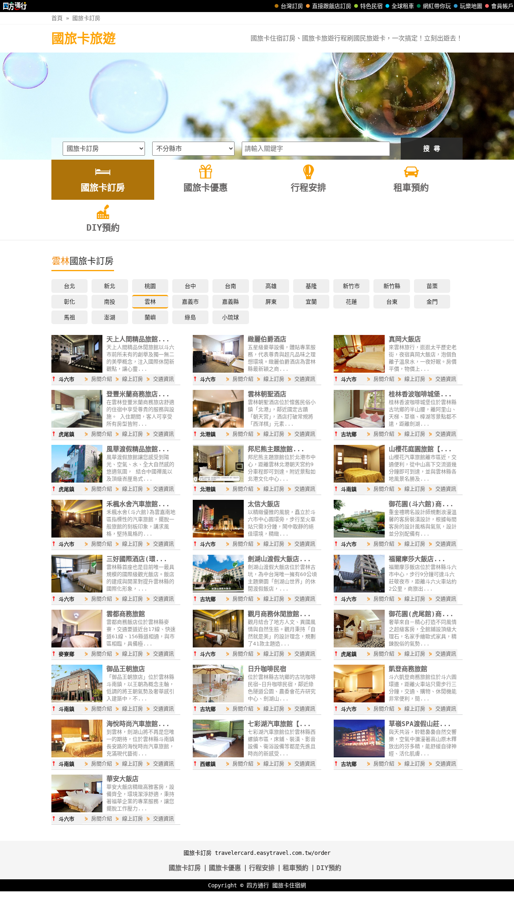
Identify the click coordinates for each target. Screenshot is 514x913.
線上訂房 (132, 379)
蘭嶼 (150, 317)
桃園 (150, 286)
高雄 (271, 286)
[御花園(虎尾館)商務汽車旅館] (359, 645)
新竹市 (351, 286)
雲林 (150, 301)
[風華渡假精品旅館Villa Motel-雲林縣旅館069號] (76, 480)
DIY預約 (328, 868)
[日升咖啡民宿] (218, 700)
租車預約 (295, 868)
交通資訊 (163, 379)
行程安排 (262, 868)
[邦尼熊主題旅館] (218, 480)
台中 (190, 286)
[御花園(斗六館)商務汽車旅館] (359, 535)
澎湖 (109, 317)
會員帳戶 (502, 6)
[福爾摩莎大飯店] (359, 590)
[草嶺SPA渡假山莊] (359, 755)
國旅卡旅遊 (83, 38)
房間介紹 (101, 379)
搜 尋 (431, 148)
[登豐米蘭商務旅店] (76, 425)
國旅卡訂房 (86, 18)
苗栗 (432, 286)
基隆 (311, 286)
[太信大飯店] (218, 535)
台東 (392, 301)
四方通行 (258, 885)
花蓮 (351, 301)
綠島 (190, 317)
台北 (69, 286)
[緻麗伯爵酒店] (218, 370)
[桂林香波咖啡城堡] (359, 425)
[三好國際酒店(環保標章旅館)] (76, 590)
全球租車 (403, 6)
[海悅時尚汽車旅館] (76, 755)
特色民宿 (371, 6)
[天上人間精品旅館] (76, 370)
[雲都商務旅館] (76, 645)
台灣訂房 (292, 6)
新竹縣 (391, 286)
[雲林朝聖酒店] (218, 425)
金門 (432, 301)
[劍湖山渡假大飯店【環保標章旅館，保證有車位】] (218, 590)
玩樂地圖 (471, 6)
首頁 (57, 18)
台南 (230, 286)
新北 (109, 286)
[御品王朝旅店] (76, 700)
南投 (109, 301)
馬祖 (69, 317)
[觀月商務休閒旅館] (218, 645)
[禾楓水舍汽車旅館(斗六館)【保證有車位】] (76, 535)
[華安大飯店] (76, 810)
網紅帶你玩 (437, 6)
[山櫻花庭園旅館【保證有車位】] (359, 480)
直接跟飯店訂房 (331, 6)
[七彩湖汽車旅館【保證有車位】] (218, 755)
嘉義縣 (230, 301)
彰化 (69, 301)
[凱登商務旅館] (359, 700)
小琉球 (230, 317)
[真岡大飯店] (359, 370)
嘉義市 (190, 301)
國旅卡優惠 (225, 868)
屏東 (271, 301)
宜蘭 (311, 301)
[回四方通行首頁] (15, 6)
